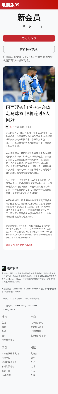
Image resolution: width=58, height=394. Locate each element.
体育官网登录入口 (10, 353)
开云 (33, 370)
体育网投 (6, 357)
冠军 (33, 357)
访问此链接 (29, 38)
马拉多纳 (29, 244)
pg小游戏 (6, 375)
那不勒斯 (20, 244)
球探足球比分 (37, 331)
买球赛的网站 (37, 322)
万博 (33, 375)
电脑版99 (10, 5)
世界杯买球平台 (38, 326)
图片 (4, 335)
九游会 (34, 353)
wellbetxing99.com (14, 279)
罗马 (13, 244)
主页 (4, 322)
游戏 (4, 331)
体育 (4, 326)
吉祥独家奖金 (29, 49)
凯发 (33, 362)
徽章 (8, 244)
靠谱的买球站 (8, 366)
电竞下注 (6, 370)
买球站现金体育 (9, 362)
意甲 (12, 127)
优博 (33, 366)
